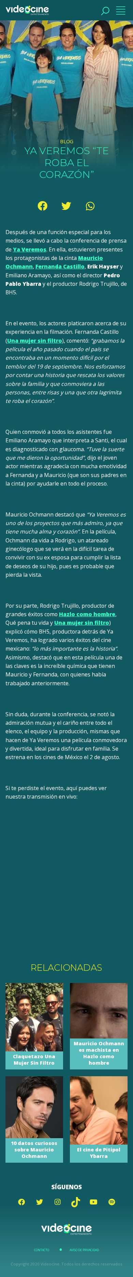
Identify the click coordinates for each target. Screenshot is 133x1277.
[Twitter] (66, 205)
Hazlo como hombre (87, 614)
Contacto (41, 1250)
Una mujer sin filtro (34, 340)
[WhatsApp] (90, 205)
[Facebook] (42, 205)
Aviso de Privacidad (84, 1250)
